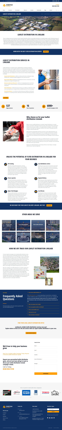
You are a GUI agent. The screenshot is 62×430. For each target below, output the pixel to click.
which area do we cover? (32, 312)
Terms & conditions (56, 427)
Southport (4, 412)
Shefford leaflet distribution (9, 237)
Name (35, 345)
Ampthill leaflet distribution (9, 225)
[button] (30, 397)
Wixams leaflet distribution (38, 237)
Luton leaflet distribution (23, 224)
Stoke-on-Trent (5, 418)
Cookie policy (50, 427)
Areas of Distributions (38, 359)
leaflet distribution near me (31, 333)
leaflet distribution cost (33, 295)
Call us (20, 409)
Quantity (35, 354)
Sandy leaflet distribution (52, 224)
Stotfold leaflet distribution (23, 237)
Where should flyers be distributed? (34, 314)
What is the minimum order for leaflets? (35, 304)
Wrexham (4, 416)
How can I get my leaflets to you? (34, 309)
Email (35, 350)
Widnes (4, 419)
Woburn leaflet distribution (53, 237)
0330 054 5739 (55, 6)
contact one (46, 51)
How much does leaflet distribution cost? (35, 292)
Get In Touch (6, 97)
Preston (4, 414)
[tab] (42, 292)
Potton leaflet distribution (38, 224)
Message (35, 363)
